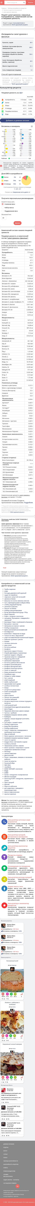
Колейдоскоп (9, 632)
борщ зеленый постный (12, 672)
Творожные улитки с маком (14, 746)
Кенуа (6, 688)
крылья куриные (10, 794)
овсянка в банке (10, 599)
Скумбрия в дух (9, 674)
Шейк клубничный (10, 682)
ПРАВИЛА (13, 1183)
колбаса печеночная (11, 686)
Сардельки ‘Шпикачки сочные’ (15, 749)
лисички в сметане (10, 606)
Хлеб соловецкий (10, 692)
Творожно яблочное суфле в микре (16, 711)
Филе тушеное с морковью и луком (16, 748)
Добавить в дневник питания (17, 120)
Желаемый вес (6, 214)
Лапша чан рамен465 (11, 697)
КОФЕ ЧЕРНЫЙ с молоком (13, 769)
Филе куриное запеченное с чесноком (17, 736)
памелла (7, 693)
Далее (17, 223)
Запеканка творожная (12, 661)
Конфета (7, 649)
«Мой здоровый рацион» (17, 512)
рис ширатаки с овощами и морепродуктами (13, 789)
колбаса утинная (10, 744)
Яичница (7, 751)
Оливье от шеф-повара (12, 676)
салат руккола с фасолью (10, 12)
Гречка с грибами (10, 713)
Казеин (6, 641)
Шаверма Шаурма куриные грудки (16, 738)
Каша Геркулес (9, 614)
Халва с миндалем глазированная (16, 775)
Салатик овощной (10, 699)
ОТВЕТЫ (5, 1167)
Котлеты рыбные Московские (14, 663)
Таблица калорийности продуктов (17, 8)
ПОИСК (5, 1157)
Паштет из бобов (10, 608)
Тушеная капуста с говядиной (14, 657)
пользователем (18, 23)
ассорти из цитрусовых (12, 690)
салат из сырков (10, 740)
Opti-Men (7, 765)
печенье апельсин (10, 643)
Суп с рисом (8, 678)
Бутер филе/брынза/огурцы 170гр (16, 612)
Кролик (7, 784)
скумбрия (7, 767)
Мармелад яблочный (11, 659)
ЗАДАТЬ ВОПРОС (7, 1179)
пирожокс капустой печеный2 (14, 597)
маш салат (8, 645)
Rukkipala (7, 717)
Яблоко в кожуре (10, 777)
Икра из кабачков (10, 786)
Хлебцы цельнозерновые (13, 610)
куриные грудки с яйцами (13, 655)
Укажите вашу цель (7, 202)
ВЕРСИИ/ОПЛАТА (8, 1176)
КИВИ (6, 773)
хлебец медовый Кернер (12, 605)
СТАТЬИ (5, 1154)
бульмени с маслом (11, 624)
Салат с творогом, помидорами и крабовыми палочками (16, 731)
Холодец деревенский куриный (15, 593)
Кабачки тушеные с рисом (13, 639)
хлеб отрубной (9, 680)
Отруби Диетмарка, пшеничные (15, 653)
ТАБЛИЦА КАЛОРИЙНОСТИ (10, 1161)
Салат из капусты (10, 761)
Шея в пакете (9, 695)
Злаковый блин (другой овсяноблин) (17, 707)
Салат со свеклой (10, 670)
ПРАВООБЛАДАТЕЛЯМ (9, 1171)
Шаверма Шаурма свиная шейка (15, 715)
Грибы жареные (9, 589)
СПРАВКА (5, 1174)
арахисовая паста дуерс (12, 684)
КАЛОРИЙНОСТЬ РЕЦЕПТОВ (10, 1164)
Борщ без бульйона (11, 726)
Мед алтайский (9, 734)
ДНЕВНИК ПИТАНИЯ (8, 1144)
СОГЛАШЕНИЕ (7, 1183)
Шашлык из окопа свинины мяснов (16, 601)
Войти (30, 2)
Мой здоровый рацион (20, 25)
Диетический (8, 755)
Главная (3, 8)
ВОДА (6, 771)
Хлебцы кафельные (11, 724)
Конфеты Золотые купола (13, 668)
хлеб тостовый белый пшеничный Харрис (19, 637)
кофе (6, 591)
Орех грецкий (9, 782)
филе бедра (8, 709)
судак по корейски (10, 595)
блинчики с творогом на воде (14, 634)
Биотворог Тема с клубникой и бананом (18, 622)
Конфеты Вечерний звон (12, 666)
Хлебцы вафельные (11, 728)
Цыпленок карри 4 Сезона (13, 651)
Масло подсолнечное (11, 792)
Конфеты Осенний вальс (12, 664)
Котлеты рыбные (10, 647)
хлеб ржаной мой (10, 705)
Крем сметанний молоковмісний (15, 630)
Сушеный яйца (9, 763)
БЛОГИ (5, 1151)
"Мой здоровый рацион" (19, 84)
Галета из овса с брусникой (13, 635)
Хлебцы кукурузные (11, 628)
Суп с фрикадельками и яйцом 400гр (17, 603)
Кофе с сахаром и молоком (13, 616)
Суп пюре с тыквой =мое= (13, 722)
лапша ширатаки (10, 753)
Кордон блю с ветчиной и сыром (15, 742)
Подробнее (28, 503)
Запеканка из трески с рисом (14, 626)
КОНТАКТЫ (16, 1179)
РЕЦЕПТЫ (5, 1147)
